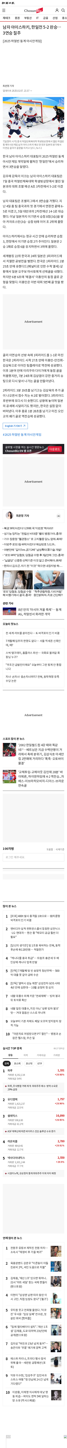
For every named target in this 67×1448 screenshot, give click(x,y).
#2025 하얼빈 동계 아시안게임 (22, 435)
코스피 (17, 1063)
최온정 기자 (8, 86)
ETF (40, 1063)
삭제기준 (60, 849)
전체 (6, 1063)
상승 (10, 1055)
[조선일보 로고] (8, 3)
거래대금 (41, 1055)
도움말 (50, 849)
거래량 (56, 1055)
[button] (4, 10)
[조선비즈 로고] (33, 10)
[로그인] (57, 10)
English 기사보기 (14, 425)
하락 (26, 1055)
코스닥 (29, 1063)
